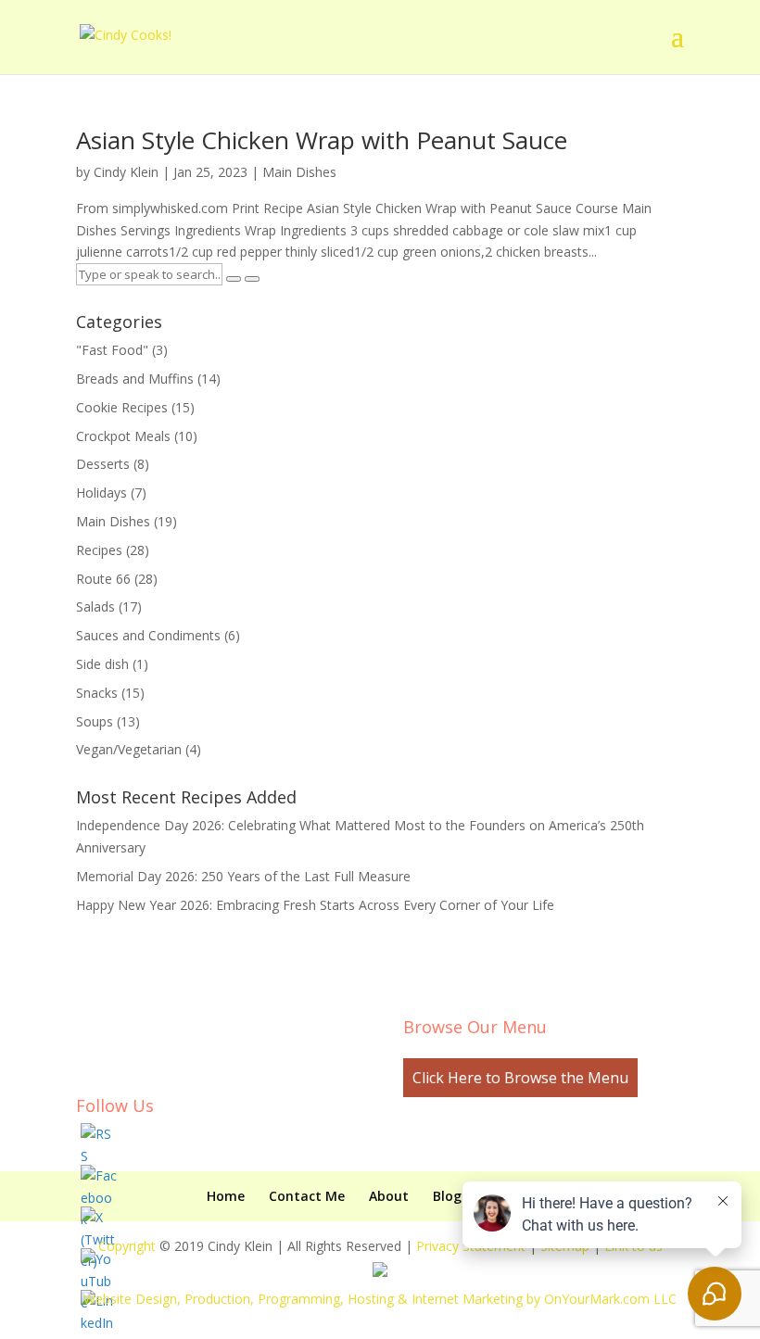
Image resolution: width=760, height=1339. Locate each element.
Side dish (102, 664)
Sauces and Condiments (148, 635)
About (389, 1196)
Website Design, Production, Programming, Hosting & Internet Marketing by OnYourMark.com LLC (380, 1298)
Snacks (97, 692)
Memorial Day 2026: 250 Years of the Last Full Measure (243, 876)
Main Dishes (299, 172)
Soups (94, 721)
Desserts (103, 464)
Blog (447, 1196)
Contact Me (307, 1196)
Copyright (127, 1246)
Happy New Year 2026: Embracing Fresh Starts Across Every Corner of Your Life (315, 905)
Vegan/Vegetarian (129, 749)
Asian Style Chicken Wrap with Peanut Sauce (321, 140)
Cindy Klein (126, 172)
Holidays (101, 492)
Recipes (99, 550)
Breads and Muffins (135, 378)
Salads (95, 606)
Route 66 (103, 578)
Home (226, 1196)
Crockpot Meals (123, 436)
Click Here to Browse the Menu (520, 1077)
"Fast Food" (112, 350)
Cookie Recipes (122, 407)
